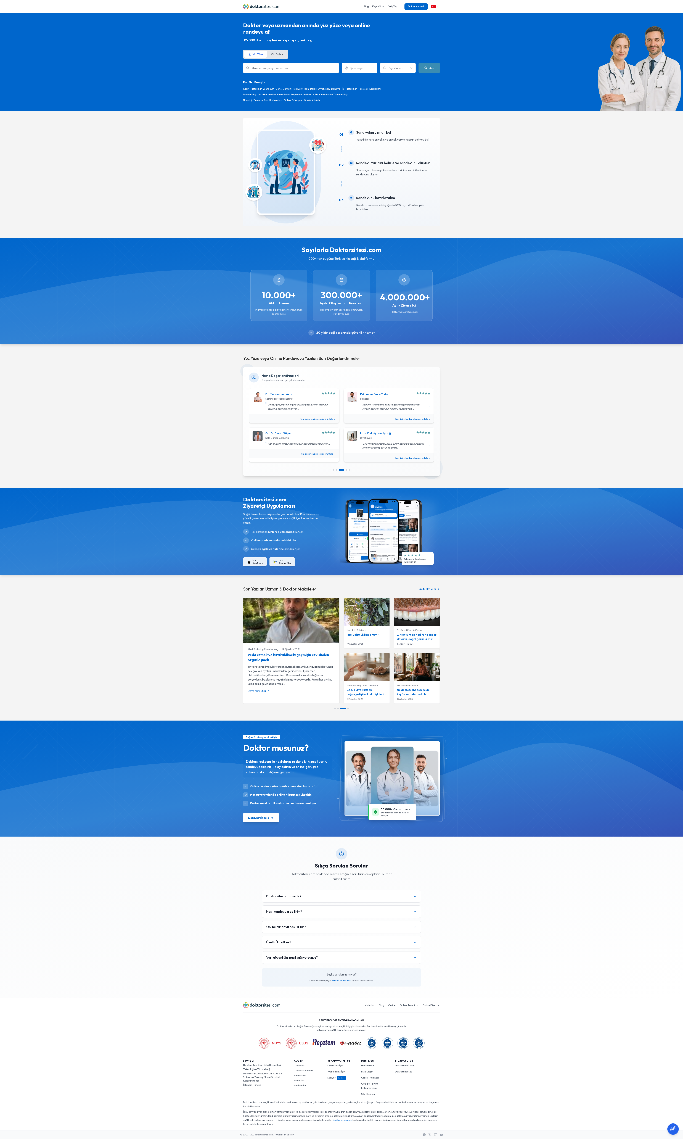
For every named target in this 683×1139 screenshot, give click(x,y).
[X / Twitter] (429, 1134)
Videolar (370, 1005)
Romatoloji (311, 88)
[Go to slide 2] (336, 470)
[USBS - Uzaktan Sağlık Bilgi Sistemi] (296, 1043)
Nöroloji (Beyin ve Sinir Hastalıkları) (262, 100)
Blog (366, 6)
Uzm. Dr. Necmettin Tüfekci (377, 433)
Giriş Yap (392, 6)
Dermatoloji (249, 94)
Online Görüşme (293, 100)
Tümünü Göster (312, 100)
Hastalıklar (300, 1075)
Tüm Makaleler (426, 589)
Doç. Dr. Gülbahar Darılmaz (360, 685)
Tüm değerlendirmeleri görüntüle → (318, 419)
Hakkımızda (367, 1065)
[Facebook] (424, 1134)
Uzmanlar (299, 1065)
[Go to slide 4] (344, 470)
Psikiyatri (298, 88)
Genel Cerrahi (284, 88)
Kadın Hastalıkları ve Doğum (258, 88)
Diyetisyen (324, 88)
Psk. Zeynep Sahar (356, 630)
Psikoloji (363, 88)
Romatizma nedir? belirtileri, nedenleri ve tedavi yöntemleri (416, 694)
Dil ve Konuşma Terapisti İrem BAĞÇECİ (270, 649)
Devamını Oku (257, 686)
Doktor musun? (416, 6)
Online (392, 1005)
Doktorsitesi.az (403, 1071)
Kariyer (336, 1077)
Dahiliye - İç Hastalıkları (344, 88)
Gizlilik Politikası (370, 1077)
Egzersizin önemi (408, 634)
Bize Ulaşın (367, 1071)
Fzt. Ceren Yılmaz (406, 630)
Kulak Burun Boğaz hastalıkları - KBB (297, 94)
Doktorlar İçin (335, 1065)
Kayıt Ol (376, 6)
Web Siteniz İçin (336, 1071)
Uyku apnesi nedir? (359, 690)
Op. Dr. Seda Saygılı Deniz (282, 433)
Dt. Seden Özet (370, 394)
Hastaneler (300, 1085)
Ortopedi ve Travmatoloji (333, 94)
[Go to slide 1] (333, 470)
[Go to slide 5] (349, 470)
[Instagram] (435, 1134)
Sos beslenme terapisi (266, 655)
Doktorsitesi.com (404, 1065)
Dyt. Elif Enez (273, 394)
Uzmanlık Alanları (303, 1070)
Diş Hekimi (375, 88)
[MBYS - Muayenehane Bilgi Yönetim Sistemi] (269, 1043)
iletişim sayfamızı (341, 980)
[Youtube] (441, 1134)
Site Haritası (368, 1094)
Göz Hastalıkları (267, 94)
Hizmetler (299, 1080)
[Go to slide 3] (339, 470)
